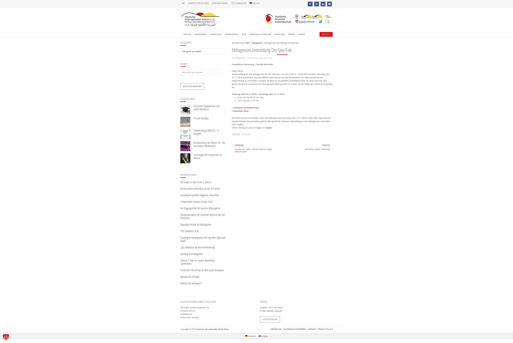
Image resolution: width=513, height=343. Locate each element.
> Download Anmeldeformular (245, 107)
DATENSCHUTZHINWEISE (294, 329)
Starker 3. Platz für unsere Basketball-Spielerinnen (197, 262)
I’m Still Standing (201, 118)
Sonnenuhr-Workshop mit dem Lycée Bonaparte (202, 270)
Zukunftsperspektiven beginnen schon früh (199, 195)
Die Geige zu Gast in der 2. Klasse (195, 182)
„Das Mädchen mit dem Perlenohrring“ (197, 247)
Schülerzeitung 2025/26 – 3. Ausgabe (206, 132)
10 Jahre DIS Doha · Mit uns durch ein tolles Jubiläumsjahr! (253, 150)
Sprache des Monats (189, 277)
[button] (6, 337)
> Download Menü (240, 111)
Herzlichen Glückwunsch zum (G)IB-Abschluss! (206, 107)
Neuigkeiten (246, 134)
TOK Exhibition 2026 (189, 231)
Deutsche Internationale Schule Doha (212, 329)
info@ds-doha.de (274, 311)
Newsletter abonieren (192, 86)
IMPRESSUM (275, 329)
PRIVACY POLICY (325, 329)
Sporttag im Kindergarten (191, 254)
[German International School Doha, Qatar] (200, 25)
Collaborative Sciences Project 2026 (196, 202)
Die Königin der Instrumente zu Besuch (208, 156)
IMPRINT (312, 329)
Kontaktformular (270, 319)
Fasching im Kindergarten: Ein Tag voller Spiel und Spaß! (202, 239)
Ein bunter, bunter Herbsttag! (317, 149)
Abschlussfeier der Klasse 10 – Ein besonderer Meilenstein (209, 144)
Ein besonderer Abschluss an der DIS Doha (200, 188)
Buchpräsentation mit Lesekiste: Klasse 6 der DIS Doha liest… (202, 216)
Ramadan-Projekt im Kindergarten (195, 224)
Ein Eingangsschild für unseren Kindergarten (200, 208)
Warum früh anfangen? (190, 283)
